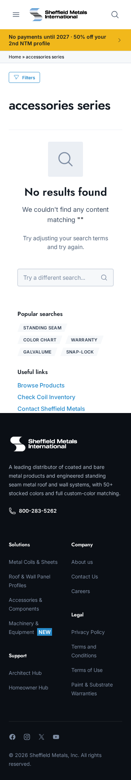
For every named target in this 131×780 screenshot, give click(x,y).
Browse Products (41, 385)
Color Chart (39, 340)
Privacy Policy (88, 632)
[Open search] (115, 14)
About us (82, 562)
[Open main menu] (16, 14)
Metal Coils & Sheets (33, 562)
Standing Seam (42, 327)
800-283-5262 (38, 511)
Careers (80, 591)
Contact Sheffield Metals (51, 408)
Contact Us (84, 576)
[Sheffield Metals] (44, 444)
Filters (28, 77)
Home (15, 57)
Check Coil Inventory (46, 397)
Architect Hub (25, 673)
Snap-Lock (80, 352)
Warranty (84, 340)
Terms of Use (87, 670)
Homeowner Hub (28, 687)
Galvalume (37, 352)
